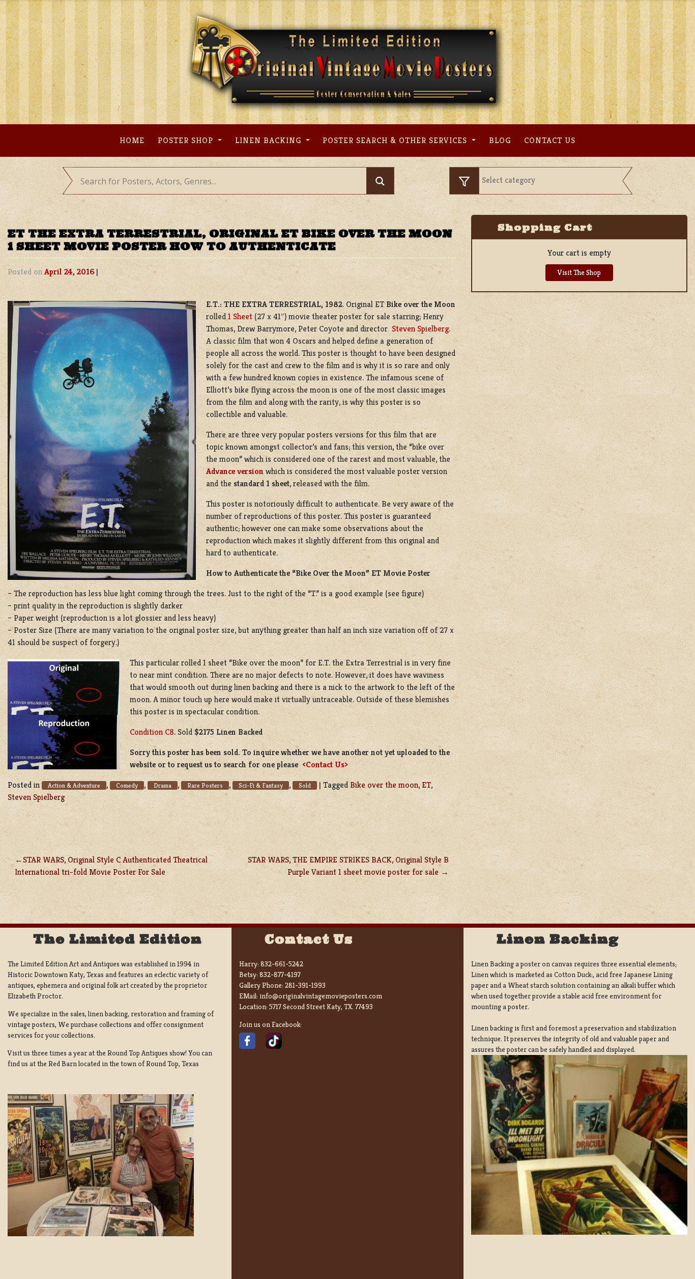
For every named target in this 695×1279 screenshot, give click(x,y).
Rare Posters (205, 785)
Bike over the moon (384, 785)
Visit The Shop (579, 272)
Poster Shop (187, 140)
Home (132, 140)
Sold (305, 785)
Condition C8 (152, 732)
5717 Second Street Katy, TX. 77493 (321, 1006)
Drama (162, 785)
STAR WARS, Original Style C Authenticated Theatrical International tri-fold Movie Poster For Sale (111, 865)
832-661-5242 (281, 963)
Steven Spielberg (420, 328)
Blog (500, 140)
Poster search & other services (396, 140)
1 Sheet (240, 316)
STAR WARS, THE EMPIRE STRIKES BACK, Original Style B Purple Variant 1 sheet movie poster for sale (348, 865)
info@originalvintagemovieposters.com (320, 995)
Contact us (549, 140)
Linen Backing (269, 140)
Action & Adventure (74, 785)
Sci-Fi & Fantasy (261, 785)
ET (426, 785)
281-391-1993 (305, 985)
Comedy (127, 785)
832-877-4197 (280, 974)
